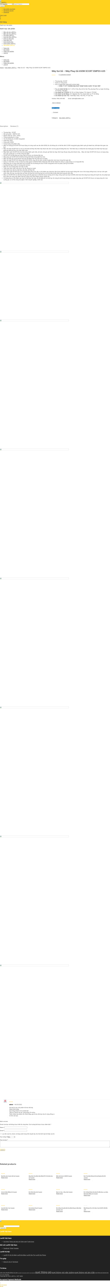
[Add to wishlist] (10, 1178)
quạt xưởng (2, 1274)
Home (2, 68)
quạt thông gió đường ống (102, 1272)
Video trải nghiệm (8, 51)
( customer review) (65, 74)
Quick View (17, 1178)
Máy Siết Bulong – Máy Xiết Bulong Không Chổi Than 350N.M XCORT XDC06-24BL (109, 69)
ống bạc (7, 1274)
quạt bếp (20, 1272)
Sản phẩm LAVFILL (9, 45)
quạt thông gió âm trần (84, 1272)
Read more (4, 1177)
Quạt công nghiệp (25, 1272)
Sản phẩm (6, 50)
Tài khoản (15, 1262)
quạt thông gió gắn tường (63, 1272)
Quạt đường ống (8, 42)
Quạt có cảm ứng (8, 38)
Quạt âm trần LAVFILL (10, 37)
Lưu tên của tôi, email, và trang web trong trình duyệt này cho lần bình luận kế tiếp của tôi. (28, 1134)
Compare (55, 112)
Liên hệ (5, 53)
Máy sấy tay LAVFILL (9, 32)
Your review (4, 1140)
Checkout (6, 12)
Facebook (6, 1248)
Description (4, 126)
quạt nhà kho (32, 1272)
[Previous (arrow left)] (0, 1286)
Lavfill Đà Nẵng (21, 1255)
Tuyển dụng (30, 1241)
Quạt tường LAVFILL (9, 43)
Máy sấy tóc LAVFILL (9, 34)
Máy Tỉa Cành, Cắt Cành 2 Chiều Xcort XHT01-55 (107, 69)
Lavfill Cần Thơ (30, 1255)
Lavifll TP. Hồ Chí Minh (10, 1255)
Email (2, 1130)
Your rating (3, 1137)
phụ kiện (15, 1272)
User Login (3, 15)
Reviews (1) (14, 126)
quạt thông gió (43, 1272)
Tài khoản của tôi (8, 11)
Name (2, 1127)
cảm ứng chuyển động (6, 1272)
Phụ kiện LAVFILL (8, 35)
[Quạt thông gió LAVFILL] (3, 1)
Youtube (16, 1248)
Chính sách (23, 1241)
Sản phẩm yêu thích (9, 9)
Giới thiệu (6, 1241)
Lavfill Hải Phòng (41, 1255)
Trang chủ (6, 48)
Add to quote (55, 108)
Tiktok (11, 1248)
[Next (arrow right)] (2, 1286)
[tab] (5, 126)
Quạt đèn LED (7, 40)
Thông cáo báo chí (14, 1241)
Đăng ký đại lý (7, 1262)
